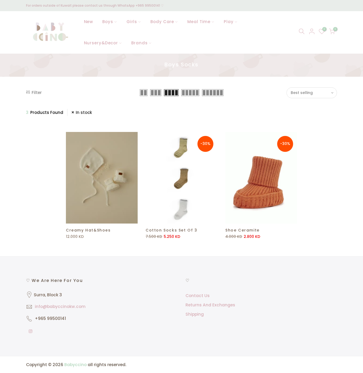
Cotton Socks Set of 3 (171, 230)
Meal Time (198, 21)
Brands (139, 43)
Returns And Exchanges (210, 305)
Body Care (162, 21)
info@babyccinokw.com (60, 306)
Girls (131, 21)
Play (229, 21)
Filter (37, 92)
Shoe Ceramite (242, 230)
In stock (84, 112)
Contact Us (197, 295)
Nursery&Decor (101, 43)
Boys (107, 21)
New (88, 21)
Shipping (194, 314)
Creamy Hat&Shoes (88, 230)
